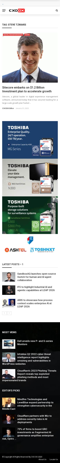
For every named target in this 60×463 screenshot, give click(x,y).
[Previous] (4, 313)
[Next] (9, 313)
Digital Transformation (13, 35)
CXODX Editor (8, 108)
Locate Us (54, 459)
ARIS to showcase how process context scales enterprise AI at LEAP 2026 (35, 303)
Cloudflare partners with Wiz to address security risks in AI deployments (34, 419)
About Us (42, 459)
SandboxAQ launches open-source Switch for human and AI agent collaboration (36, 277)
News (27, 35)
